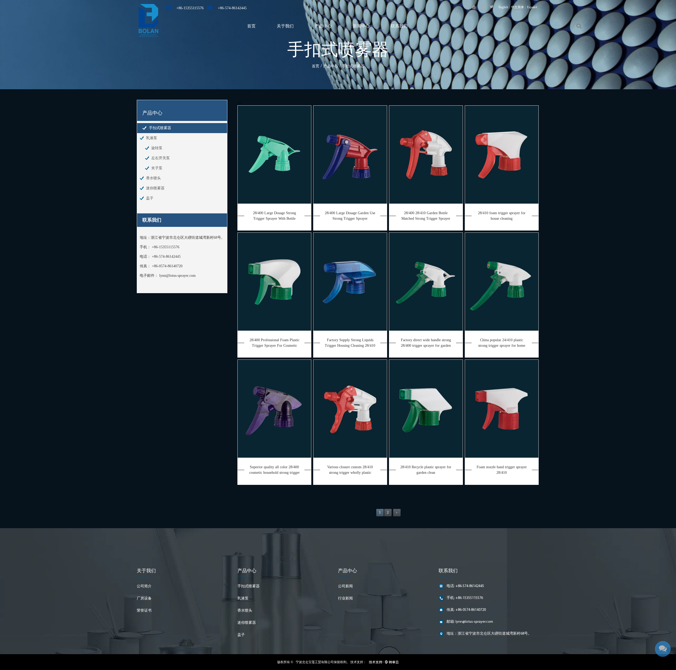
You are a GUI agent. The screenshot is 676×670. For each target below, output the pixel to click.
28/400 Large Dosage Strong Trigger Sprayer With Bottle (274, 216)
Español (532, 7)
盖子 (149, 198)
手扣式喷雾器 (160, 128)
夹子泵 (156, 168)
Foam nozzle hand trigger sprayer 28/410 (502, 470)
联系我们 (399, 26)
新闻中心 (361, 26)
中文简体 (517, 7)
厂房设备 (144, 599)
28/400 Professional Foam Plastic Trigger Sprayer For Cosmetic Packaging (274, 343)
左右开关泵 (160, 158)
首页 (251, 26)
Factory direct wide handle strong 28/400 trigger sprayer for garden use (426, 343)
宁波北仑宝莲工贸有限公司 (315, 662)
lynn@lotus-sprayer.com (177, 276)
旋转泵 (156, 148)
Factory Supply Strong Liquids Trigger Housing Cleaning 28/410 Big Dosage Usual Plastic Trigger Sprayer (350, 343)
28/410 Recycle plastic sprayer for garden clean (425, 470)
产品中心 (323, 26)
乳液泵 (151, 138)
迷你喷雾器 (155, 188)
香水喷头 (153, 178)
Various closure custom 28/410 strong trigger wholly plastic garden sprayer (350, 470)
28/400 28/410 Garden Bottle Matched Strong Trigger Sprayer (425, 216)
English (503, 7)
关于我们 (285, 26)
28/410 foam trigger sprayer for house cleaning (501, 216)
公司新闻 (345, 586)
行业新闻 (345, 599)
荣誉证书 (144, 611)
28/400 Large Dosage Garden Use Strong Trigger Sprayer (350, 216)
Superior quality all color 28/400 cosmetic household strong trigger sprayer (274, 470)
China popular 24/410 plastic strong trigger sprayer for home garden (501, 343)
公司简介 (144, 586)
